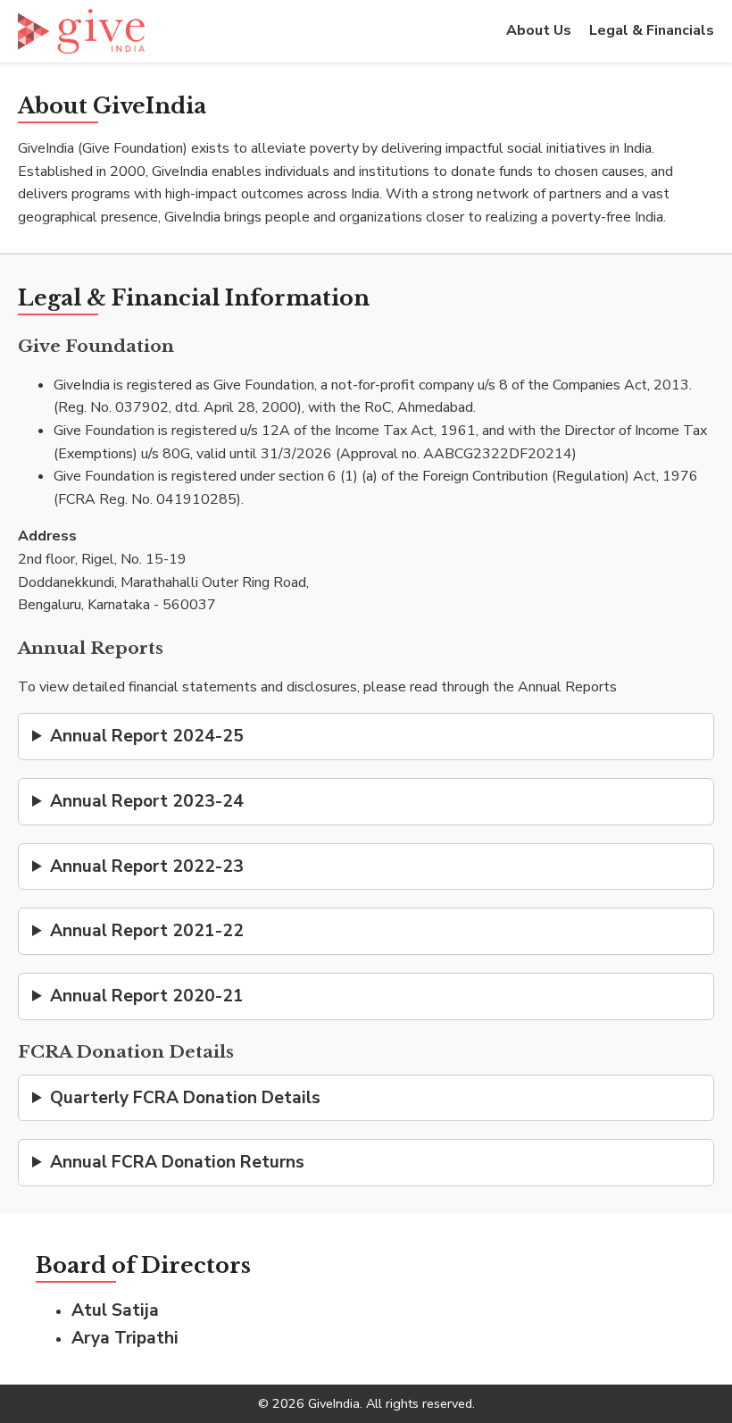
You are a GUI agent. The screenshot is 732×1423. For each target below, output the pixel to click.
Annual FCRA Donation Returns (177, 1162)
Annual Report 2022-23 (147, 866)
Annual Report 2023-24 (147, 801)
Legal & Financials (651, 30)
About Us (538, 30)
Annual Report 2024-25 (147, 736)
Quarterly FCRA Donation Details (185, 1097)
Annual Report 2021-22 (147, 930)
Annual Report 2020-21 (147, 996)
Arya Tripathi (125, 1338)
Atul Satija (115, 1310)
